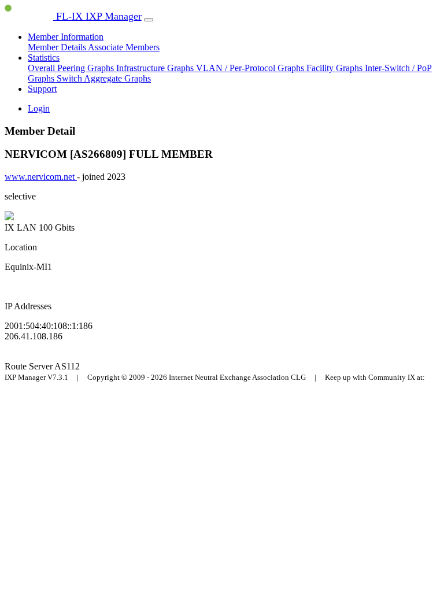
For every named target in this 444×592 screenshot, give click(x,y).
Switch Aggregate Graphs (104, 78)
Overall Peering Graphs (72, 68)
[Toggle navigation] (148, 19)
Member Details (58, 47)
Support (42, 89)
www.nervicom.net (41, 177)
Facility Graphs (335, 68)
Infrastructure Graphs (156, 68)
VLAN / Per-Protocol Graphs (251, 68)
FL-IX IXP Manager (97, 16)
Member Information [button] (65, 37)
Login (39, 108)
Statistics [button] (44, 57)
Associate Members (124, 47)
